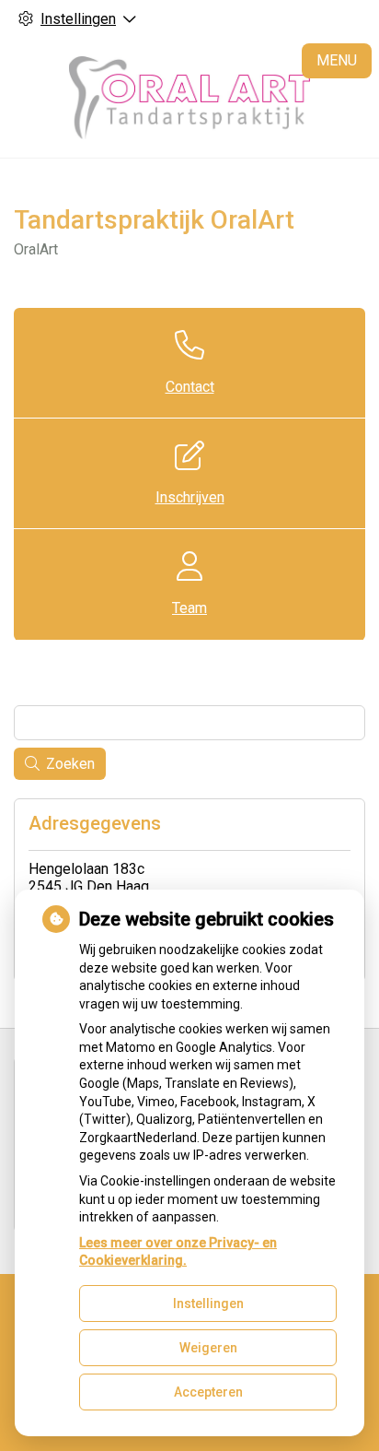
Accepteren (208, 1392)
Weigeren (208, 1347)
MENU (336, 60)
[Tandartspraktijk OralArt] (189, 97)
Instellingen (208, 1303)
